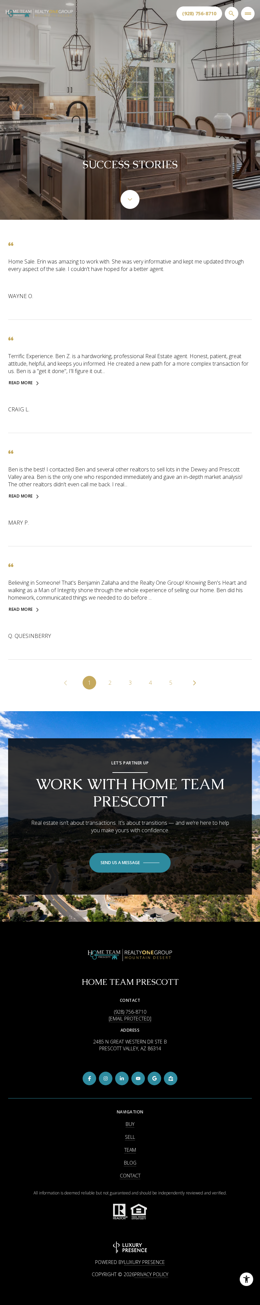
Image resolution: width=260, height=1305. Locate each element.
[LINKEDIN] (122, 1078)
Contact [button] (130, 1175)
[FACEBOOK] (89, 1078)
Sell (130, 1137)
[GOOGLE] (154, 1078)
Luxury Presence (144, 1262)
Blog (130, 1163)
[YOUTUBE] (138, 1078)
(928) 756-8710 (199, 13)
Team (130, 1150)
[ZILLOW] (170, 1078)
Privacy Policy (151, 1274)
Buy (130, 1124)
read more (21, 383)
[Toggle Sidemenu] (248, 13)
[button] (130, 863)
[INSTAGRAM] (105, 1078)
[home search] (231, 13)
